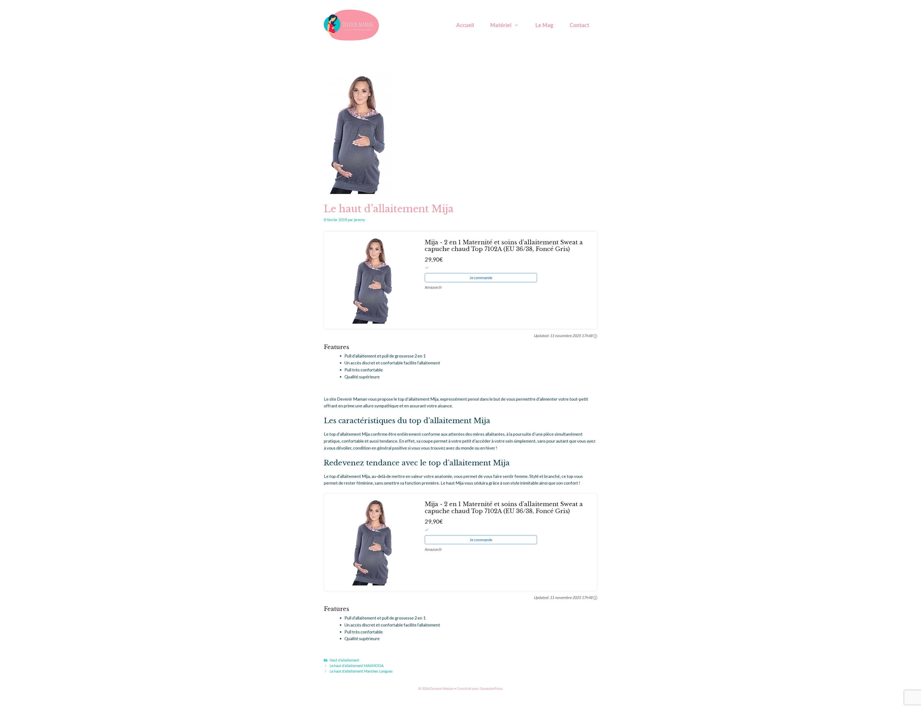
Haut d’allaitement (344, 660)
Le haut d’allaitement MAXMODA (357, 665)
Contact (579, 25)
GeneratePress (491, 688)
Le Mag (544, 25)
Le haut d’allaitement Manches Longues (361, 671)
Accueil (465, 25)
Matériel (500, 25)
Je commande (481, 277)
